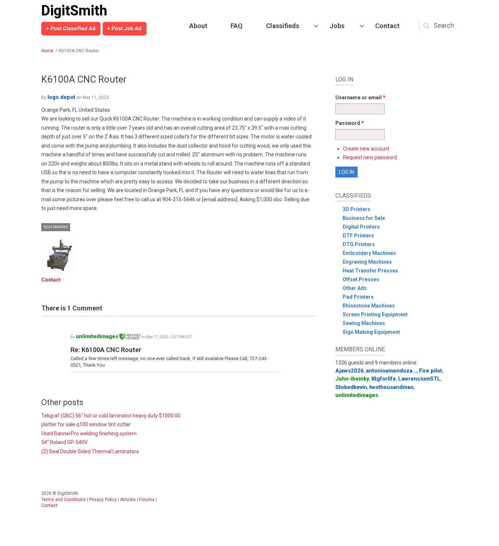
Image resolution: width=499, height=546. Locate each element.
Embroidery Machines (369, 253)
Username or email (360, 97)
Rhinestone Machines (369, 306)
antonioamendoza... (391, 370)
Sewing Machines (364, 323)
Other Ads (355, 288)
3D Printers (356, 209)
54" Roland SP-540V (64, 442)
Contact (387, 26)
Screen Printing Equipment (375, 314)
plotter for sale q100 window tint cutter (86, 424)
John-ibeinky (352, 378)
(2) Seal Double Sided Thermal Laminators (90, 451)
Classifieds (282, 26)
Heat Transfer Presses (370, 271)
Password (349, 123)
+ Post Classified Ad (71, 28)
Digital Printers (361, 227)
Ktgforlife (384, 378)
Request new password (370, 157)
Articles (128, 499)
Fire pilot (430, 370)
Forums (147, 499)
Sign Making (55, 227)
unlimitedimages (97, 336)
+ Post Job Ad (124, 28)
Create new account (366, 149)
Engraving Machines (367, 262)
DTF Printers (358, 235)
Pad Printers (358, 297)
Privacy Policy (103, 499)
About (198, 26)
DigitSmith (74, 11)
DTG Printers (359, 244)
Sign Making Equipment (371, 332)
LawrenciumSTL (419, 378)
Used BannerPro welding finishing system (89, 433)
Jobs (337, 26)
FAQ (237, 26)
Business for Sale (364, 218)
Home (47, 50)
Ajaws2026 (349, 370)
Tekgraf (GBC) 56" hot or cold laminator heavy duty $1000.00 (110, 416)
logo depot (61, 97)
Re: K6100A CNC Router (106, 350)
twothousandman (391, 387)
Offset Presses (361, 279)
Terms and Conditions (63, 499)
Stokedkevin (351, 387)
